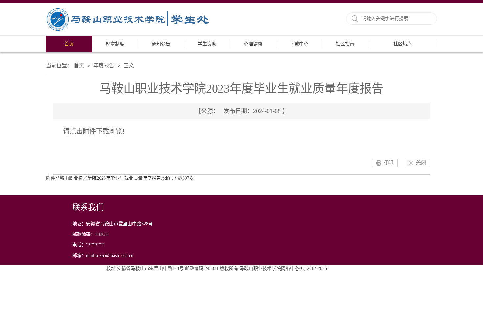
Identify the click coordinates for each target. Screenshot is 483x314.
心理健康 (253, 43)
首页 (69, 43)
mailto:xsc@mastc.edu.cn (109, 255)
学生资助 (207, 43)
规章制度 (115, 43)
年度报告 (103, 65)
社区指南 (345, 43)
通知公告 (161, 43)
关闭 (421, 162)
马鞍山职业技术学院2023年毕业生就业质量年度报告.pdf (112, 178)
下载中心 (299, 43)
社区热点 (402, 43)
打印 (388, 162)
